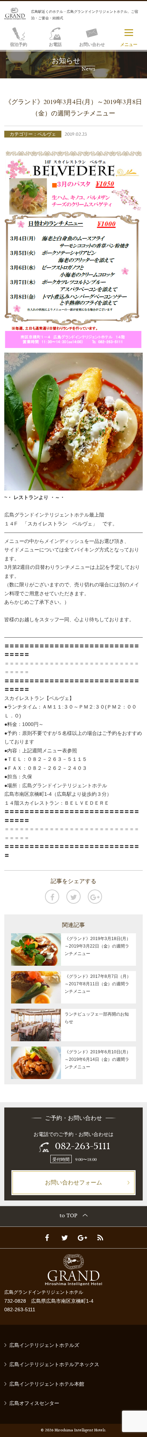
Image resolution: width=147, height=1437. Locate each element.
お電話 (55, 44)
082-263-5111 (82, 1147)
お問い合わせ (92, 44)
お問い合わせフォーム (73, 1182)
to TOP (68, 1216)
